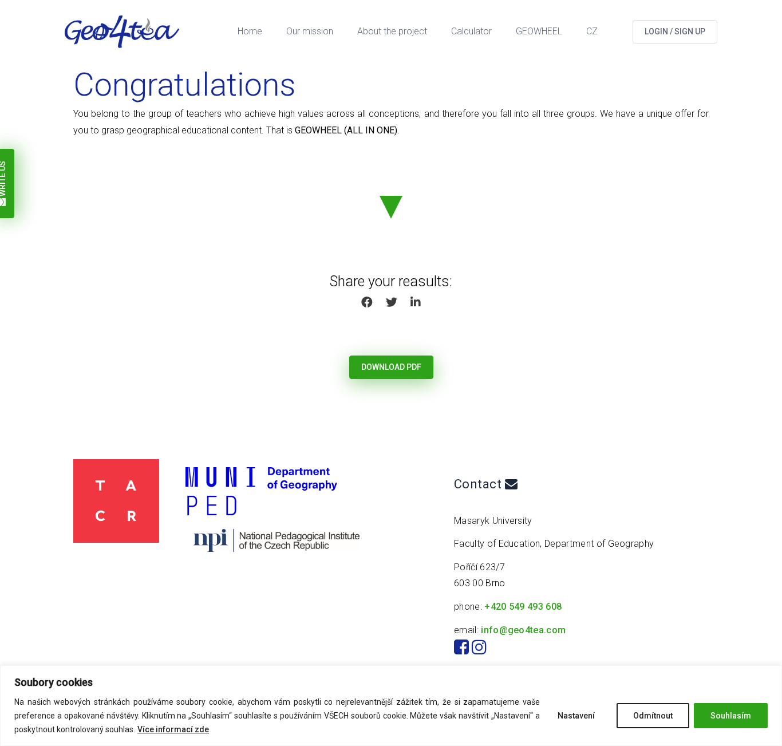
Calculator (471, 31)
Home (250, 31)
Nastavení (576, 715)
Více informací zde (173, 729)
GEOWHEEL (539, 31)
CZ (592, 31)
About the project (392, 31)
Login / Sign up (675, 31)
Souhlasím (730, 715)
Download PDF (391, 367)
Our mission (309, 31)
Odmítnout (653, 715)
